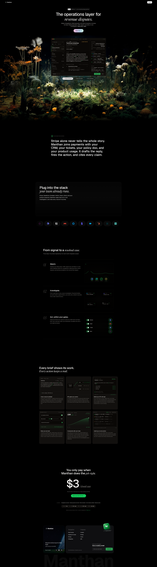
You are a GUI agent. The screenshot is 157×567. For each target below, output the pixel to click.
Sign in (149, 2)
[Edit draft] (87, 66)
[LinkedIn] (59, 550)
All (53, 44)
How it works (71, 532)
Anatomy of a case (72, 534)
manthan (114, 412)
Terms (81, 536)
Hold (102, 73)
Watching (59, 44)
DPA (81, 539)
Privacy (82, 534)
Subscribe (109, 549)
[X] (56, 550)
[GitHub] (61, 550)
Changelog (70, 539)
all (107, 412)
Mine (56, 44)
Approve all (97, 73)
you (110, 412)
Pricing (69, 536)
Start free (78, 30)
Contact (82, 532)
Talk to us (88, 510)
